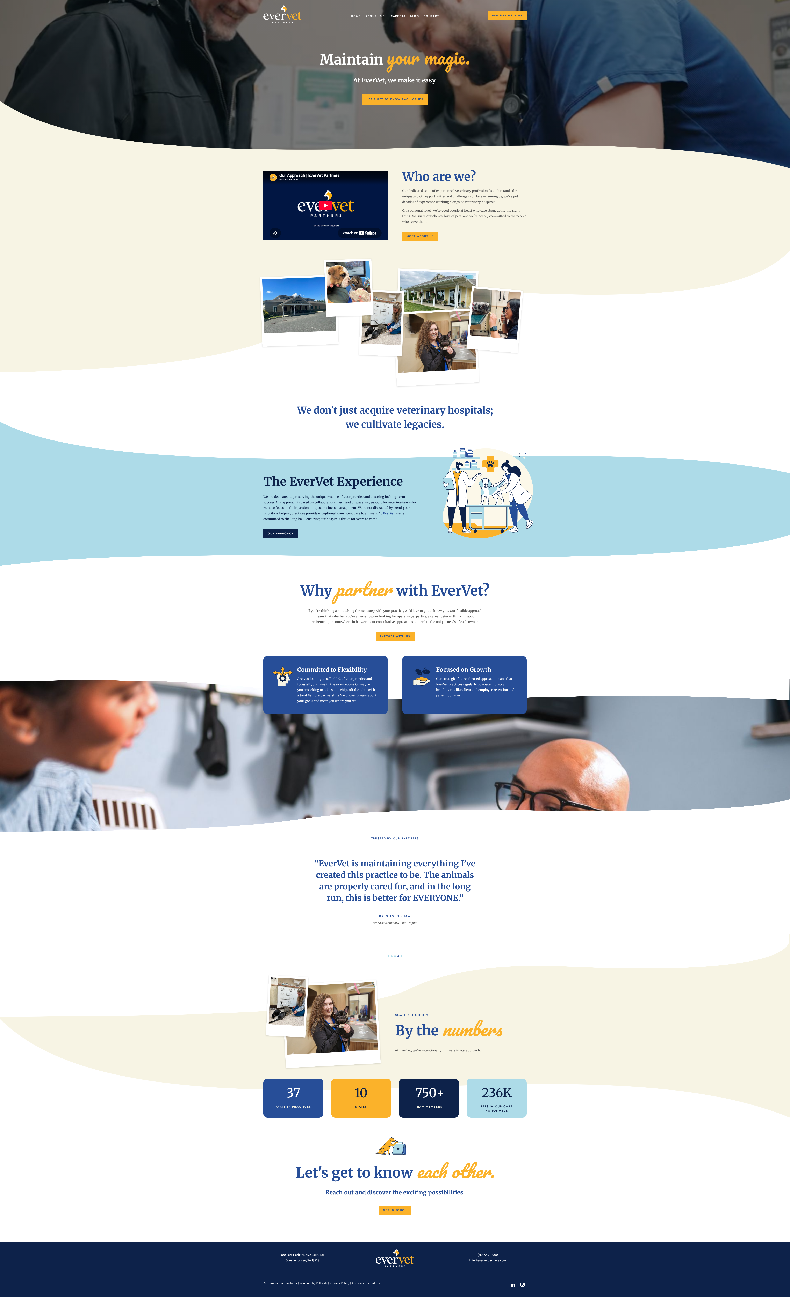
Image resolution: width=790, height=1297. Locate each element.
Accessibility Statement (368, 1283)
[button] (388, 956)
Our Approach (281, 533)
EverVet (389, 513)
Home (356, 16)
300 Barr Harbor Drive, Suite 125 (302, 1255)
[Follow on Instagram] (522, 1285)
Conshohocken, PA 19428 (302, 1260)
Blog (414, 16)
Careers (398, 16)
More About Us (420, 236)
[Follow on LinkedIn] (513, 1285)
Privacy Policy (339, 1283)
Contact (431, 16)
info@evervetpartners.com (487, 1260)
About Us (373, 16)
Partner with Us (507, 15)
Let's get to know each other (395, 99)
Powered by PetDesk (313, 1283)
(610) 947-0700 (487, 1255)
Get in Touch (395, 1210)
